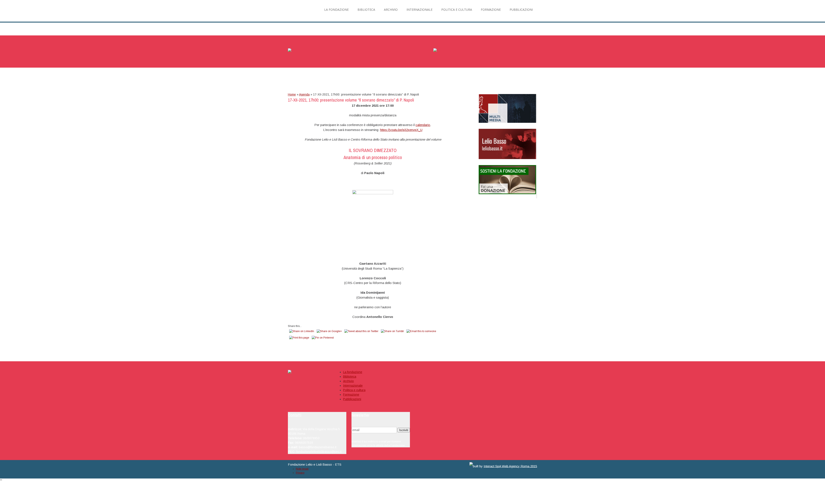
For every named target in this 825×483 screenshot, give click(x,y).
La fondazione (352, 372)
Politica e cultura (354, 390)
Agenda (304, 94)
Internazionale (353, 385)
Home (292, 94)
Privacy (300, 472)
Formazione (351, 394)
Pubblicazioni (352, 399)
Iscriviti (403, 430)
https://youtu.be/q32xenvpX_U (401, 130)
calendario (423, 125)
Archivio (348, 381)
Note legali (302, 468)
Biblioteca (349, 376)
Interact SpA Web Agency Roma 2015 (510, 466)
